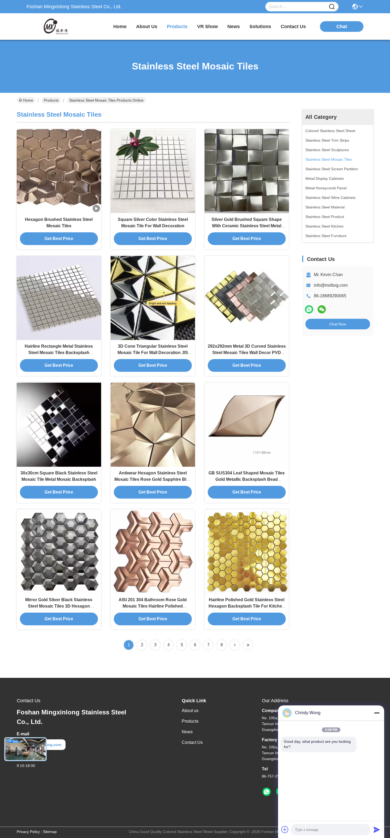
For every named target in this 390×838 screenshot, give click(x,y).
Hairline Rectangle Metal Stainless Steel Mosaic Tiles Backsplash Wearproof (59, 352)
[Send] (376, 829)
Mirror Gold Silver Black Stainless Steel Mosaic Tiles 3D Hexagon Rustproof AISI (58, 606)
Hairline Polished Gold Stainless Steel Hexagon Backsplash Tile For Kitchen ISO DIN (247, 606)
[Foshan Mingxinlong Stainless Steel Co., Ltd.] (56, 26)
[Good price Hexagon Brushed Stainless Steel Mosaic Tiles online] (59, 171)
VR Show (207, 26)
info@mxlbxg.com (331, 285)
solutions (260, 26)
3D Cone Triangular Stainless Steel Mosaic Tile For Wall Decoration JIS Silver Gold (153, 352)
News (187, 732)
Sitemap (50, 832)
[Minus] (377, 713)
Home (120, 26)
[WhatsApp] (309, 309)
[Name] (332, 6)
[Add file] (285, 829)
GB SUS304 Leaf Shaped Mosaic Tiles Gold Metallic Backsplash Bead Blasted (247, 479)
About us (190, 710)
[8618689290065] (266, 792)
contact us (293, 26)
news (233, 26)
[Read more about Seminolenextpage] (235, 645)
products (177, 26)
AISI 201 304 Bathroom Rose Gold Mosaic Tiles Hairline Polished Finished (153, 606)
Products (51, 100)
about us (146, 26)
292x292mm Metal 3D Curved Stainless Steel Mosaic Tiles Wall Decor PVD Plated (247, 352)
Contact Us (192, 742)
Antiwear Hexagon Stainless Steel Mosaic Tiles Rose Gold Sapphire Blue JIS (152, 479)
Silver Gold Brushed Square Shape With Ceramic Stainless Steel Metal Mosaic (246, 225)
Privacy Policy (28, 832)
